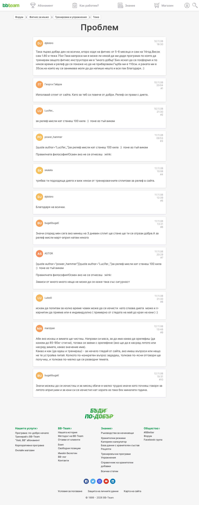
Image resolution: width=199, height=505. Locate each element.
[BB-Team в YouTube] (106, 481)
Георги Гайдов (53, 84)
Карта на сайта (132, 491)
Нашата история (67, 432)
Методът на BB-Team (70, 436)
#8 (161, 301)
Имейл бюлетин (67, 453)
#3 (161, 141)
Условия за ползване (70, 491)
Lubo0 (48, 297)
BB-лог (62, 456)
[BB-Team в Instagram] (99, 481)
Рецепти (106, 449)
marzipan (50, 328)
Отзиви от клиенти (69, 439)
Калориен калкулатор (114, 441)
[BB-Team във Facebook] (86, 481)
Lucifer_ (49, 110)
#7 (161, 257)
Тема (96, 17)
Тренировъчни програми (116, 453)
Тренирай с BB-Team (27, 436)
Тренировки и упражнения (71, 17)
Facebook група (153, 439)
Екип (61, 444)
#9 (161, 332)
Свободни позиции (69, 448)
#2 (161, 114)
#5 (161, 200)
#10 (161, 379)
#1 (162, 88)
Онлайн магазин (25, 450)
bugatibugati (52, 223)
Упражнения (108, 457)
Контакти (63, 460)
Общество (151, 428)
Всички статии (109, 471)
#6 (161, 227)
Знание (106, 428)
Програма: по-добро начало (32, 433)
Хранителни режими (113, 438)
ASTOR (49, 253)
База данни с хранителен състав (120, 445)
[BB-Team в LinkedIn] (112, 481)
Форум (19, 17)
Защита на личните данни (103, 491)
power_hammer (53, 136)
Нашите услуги (25, 428)
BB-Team (64, 428)
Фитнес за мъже (39, 17)
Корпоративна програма (29, 445)
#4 (161, 174)
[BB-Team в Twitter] (93, 481)
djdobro (49, 43)
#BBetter (149, 432)
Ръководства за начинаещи (117, 433)
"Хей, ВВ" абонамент (27, 440)
